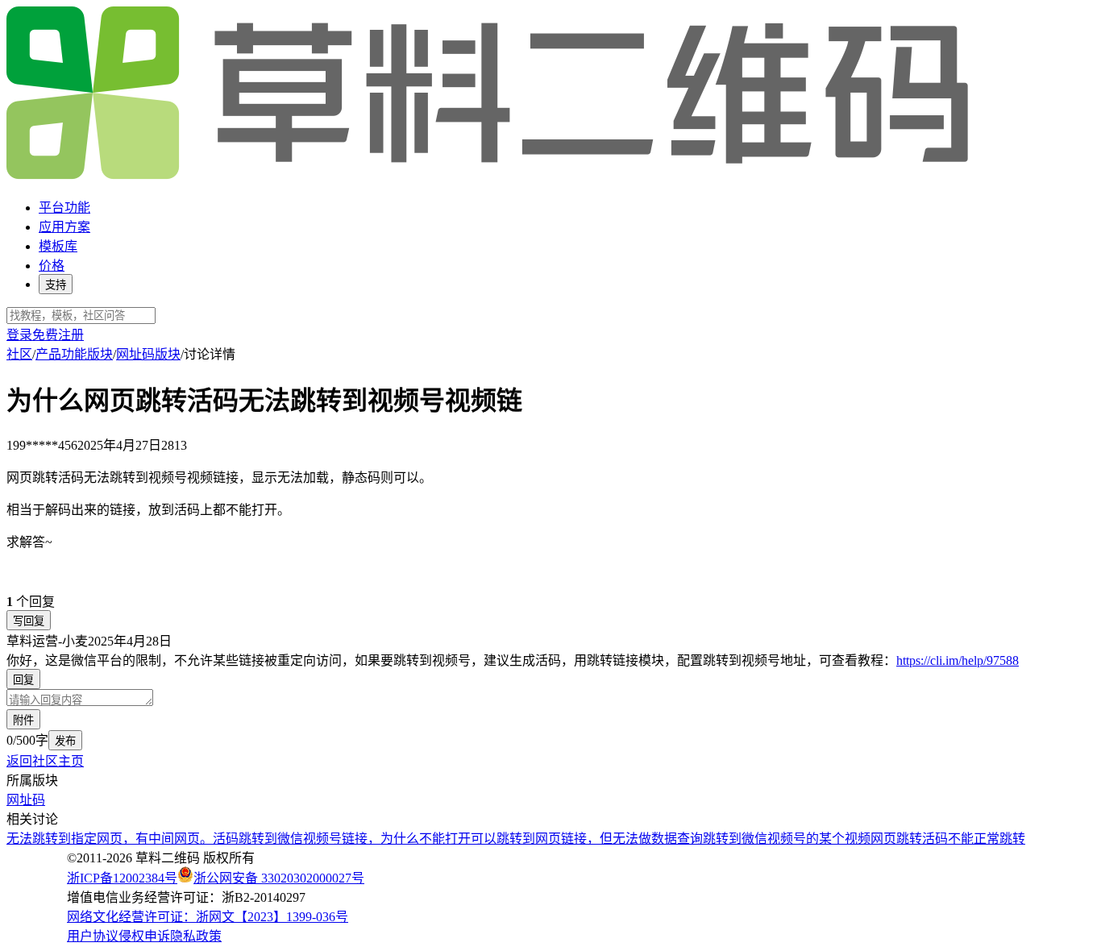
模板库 (58, 246)
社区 (19, 354)
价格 (51, 265)
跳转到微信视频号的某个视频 (786, 838)
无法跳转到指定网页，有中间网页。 (109, 838)
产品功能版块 (74, 354)
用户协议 (92, 936)
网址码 (25, 800)
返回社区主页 (45, 761)
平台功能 (64, 207)
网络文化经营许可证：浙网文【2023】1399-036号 (207, 917)
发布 (65, 741)
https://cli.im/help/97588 (957, 660)
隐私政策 (196, 936)
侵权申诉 (144, 936)
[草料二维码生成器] (490, 176)
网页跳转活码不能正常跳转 (947, 838)
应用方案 (64, 227)
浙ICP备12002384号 (122, 878)
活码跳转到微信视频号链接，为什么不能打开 (342, 838)
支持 (55, 285)
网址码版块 (148, 354)
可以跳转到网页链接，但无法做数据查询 (587, 838)
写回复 (28, 621)
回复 (23, 680)
